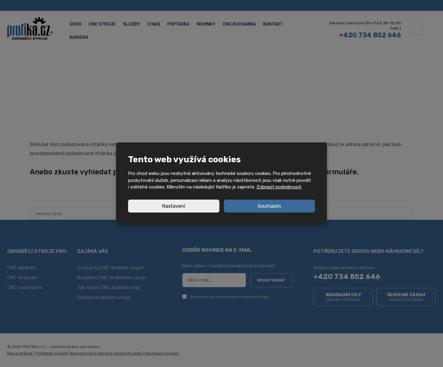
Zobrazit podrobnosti (278, 187)
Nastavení (173, 206)
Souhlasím (269, 206)
